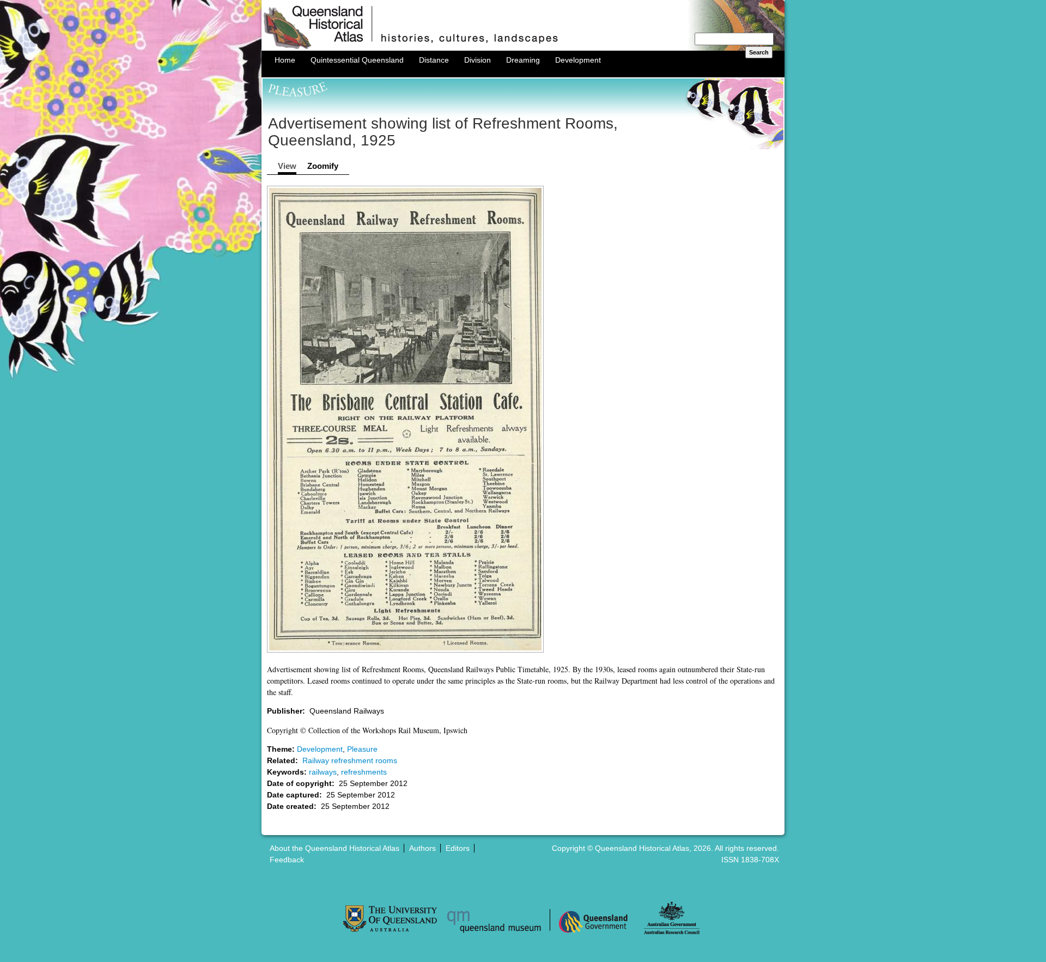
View (287, 166)
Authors (422, 848)
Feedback (287, 859)
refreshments (364, 772)
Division (477, 60)
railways (323, 772)
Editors (458, 848)
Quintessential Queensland (357, 60)
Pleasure (362, 749)
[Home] (523, 48)
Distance (434, 60)
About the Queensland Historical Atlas (334, 848)
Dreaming (523, 60)
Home (285, 60)
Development (578, 60)
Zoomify (322, 166)
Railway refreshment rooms (349, 760)
